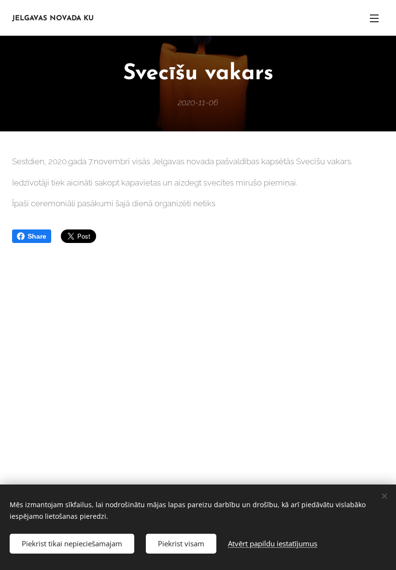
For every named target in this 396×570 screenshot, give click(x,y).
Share (37, 236)
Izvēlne (374, 18)
